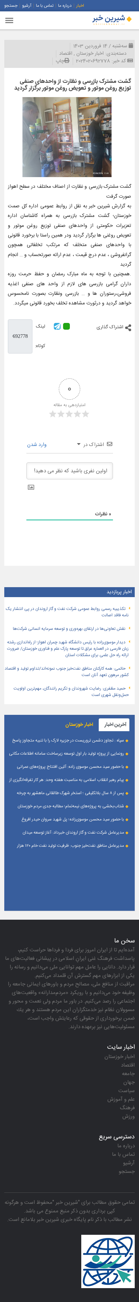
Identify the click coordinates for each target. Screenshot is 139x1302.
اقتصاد (65, 53)
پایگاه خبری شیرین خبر (61, 1219)
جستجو (10, 6)
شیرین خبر (67, 1202)
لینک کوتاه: (40, 336)
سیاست (126, 1090)
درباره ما (65, 6)
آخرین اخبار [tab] (115, 725)
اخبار (80, 6)
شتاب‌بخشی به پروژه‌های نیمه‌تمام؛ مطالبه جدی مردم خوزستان (70, 806)
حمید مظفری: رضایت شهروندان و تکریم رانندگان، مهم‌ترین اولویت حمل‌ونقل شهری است (71, 691)
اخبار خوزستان (90, 53)
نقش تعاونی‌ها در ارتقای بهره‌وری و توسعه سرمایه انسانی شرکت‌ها (69, 629)
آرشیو (26, 6)
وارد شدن (37, 445)
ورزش (128, 1116)
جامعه (128, 1073)
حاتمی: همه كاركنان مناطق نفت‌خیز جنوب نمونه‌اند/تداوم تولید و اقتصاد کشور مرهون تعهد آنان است (67, 671)
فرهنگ (127, 1108)
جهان (129, 1082)
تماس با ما (44, 6)
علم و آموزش (121, 1099)
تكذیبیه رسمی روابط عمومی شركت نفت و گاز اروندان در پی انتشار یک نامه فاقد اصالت (67, 612)
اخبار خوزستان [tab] (79, 725)
